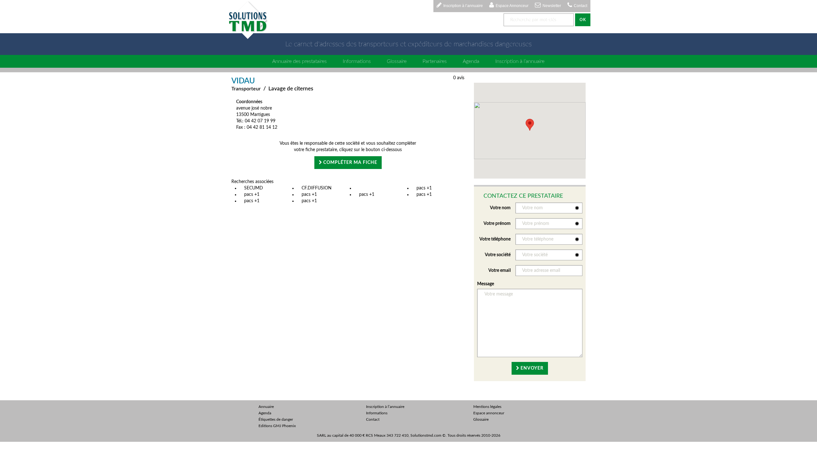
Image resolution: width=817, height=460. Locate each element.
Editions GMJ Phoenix (277, 426)
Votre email (499, 270)
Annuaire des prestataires (299, 61)
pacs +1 (424, 188)
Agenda (471, 61)
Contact (580, 6)
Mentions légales (487, 407)
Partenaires (435, 61)
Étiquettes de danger (276, 419)
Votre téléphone (495, 239)
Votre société (498, 255)
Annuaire (266, 407)
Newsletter (552, 6)
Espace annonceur (488, 413)
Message (485, 284)
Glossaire (397, 61)
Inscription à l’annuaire (463, 6)
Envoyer (531, 368)
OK (583, 20)
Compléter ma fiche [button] (349, 162)
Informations (357, 61)
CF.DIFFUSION (317, 188)
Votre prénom (497, 223)
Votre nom (500, 208)
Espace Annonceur (512, 6)
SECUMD (253, 188)
